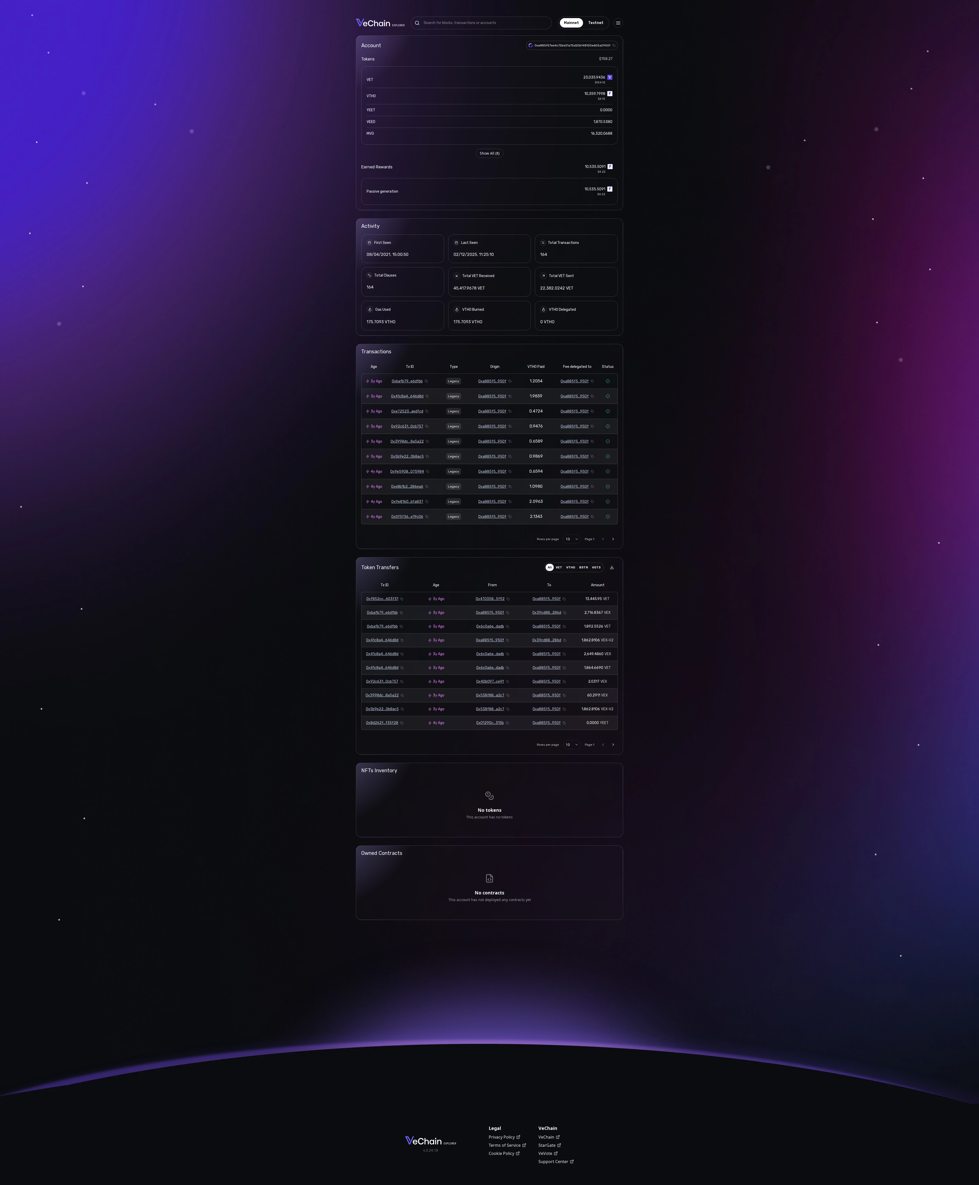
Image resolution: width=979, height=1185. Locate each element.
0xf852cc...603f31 (382, 599)
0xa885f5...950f (492, 381)
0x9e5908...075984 (407, 471)
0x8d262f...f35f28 (382, 723)
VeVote (545, 1153)
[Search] (417, 23)
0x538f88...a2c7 (490, 695)
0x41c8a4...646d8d (407, 396)
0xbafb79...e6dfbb (407, 381)
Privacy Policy (502, 1137)
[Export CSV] (612, 567)
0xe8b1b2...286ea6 (407, 486)
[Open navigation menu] (618, 23)
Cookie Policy (501, 1153)
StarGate (547, 1145)
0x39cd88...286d (546, 612)
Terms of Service (505, 1145)
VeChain (546, 1137)
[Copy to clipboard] (613, 45)
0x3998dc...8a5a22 (407, 441)
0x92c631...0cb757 (407, 426)
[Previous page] (603, 539)
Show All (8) (489, 153)
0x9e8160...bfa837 (407, 502)
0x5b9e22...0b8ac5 (407, 456)
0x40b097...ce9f (490, 681)
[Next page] (613, 539)
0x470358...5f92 (490, 599)
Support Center (553, 1161)
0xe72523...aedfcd (407, 411)
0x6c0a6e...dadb (490, 626)
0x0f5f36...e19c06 (407, 517)
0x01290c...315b (490, 723)
